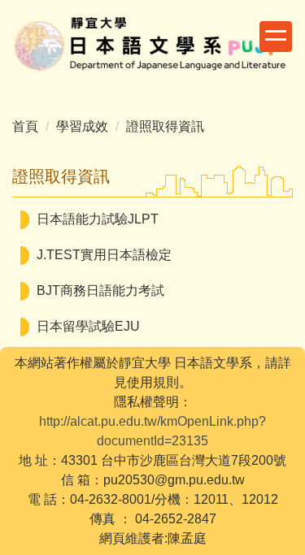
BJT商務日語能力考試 (100, 290)
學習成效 (82, 126)
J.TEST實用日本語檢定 (104, 255)
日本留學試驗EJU (88, 326)
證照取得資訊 (165, 126)
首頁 (25, 126)
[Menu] (275, 36)
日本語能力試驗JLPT (98, 219)
